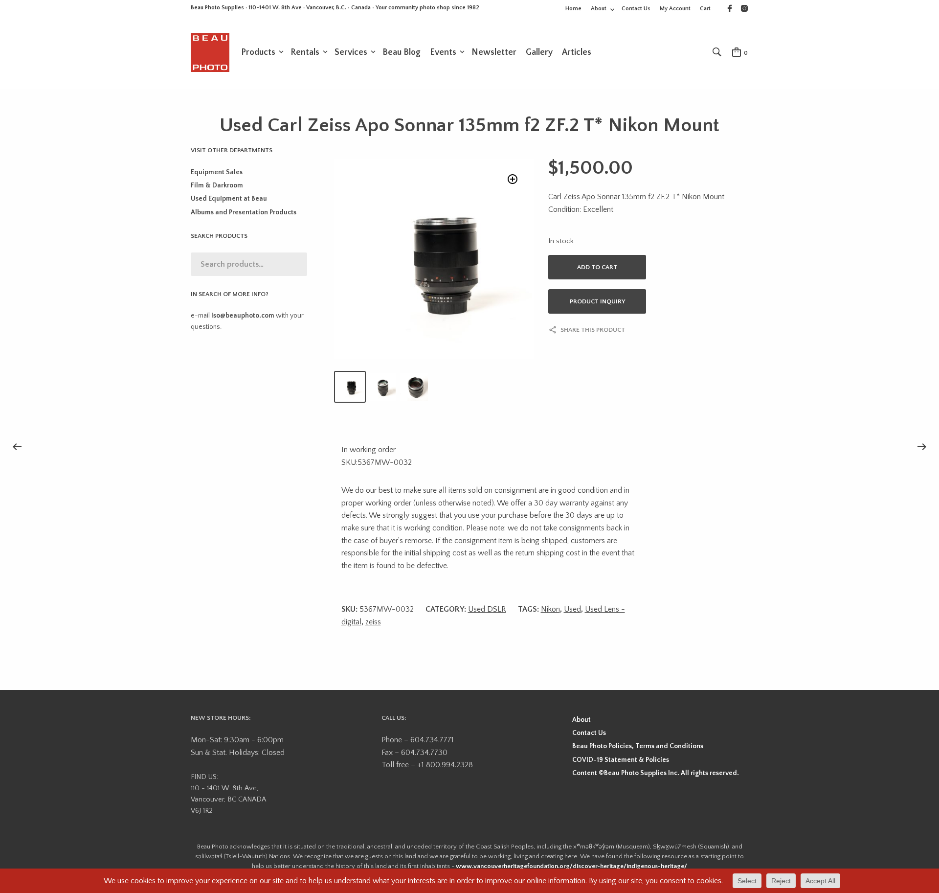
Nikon (550, 609)
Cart (705, 8)
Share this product (592, 329)
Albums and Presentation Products (243, 212)
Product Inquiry (597, 301)
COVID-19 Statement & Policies (620, 760)
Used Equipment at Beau (229, 199)
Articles (576, 52)
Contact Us (636, 8)
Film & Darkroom (217, 185)
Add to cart (597, 267)
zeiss (373, 622)
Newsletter (493, 52)
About (598, 8)
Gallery (539, 52)
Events (443, 52)
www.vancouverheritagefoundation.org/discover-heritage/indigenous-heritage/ (571, 866)
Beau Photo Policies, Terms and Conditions (637, 746)
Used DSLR (487, 609)
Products (258, 52)
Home (573, 8)
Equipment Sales (217, 172)
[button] (512, 179)
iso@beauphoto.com (242, 316)
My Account (675, 8)
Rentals (305, 52)
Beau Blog (401, 52)
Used (572, 609)
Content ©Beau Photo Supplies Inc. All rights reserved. (655, 773)
